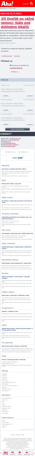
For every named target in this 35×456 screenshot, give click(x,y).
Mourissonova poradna (8, 346)
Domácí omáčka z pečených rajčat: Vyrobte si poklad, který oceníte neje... (16, 287)
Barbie (3, 401)
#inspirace (4, 311)
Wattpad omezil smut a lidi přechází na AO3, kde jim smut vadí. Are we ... (17, 317)
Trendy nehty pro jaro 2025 (17, 201)
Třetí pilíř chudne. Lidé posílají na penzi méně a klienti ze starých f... (16, 265)
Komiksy (17, 346)
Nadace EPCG (27, 263)
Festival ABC (23, 346)
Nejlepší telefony (19, 247)
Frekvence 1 (4, 425)
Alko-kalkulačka (6, 233)
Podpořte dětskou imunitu (8, 328)
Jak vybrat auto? (5, 390)
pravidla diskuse (16, 68)
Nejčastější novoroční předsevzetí (10, 217)
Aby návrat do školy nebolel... (8, 222)
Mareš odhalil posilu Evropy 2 (8, 363)
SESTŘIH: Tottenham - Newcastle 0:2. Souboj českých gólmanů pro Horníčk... (16, 366)
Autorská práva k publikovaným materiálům (17, 442)
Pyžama (3, 404)
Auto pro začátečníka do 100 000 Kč (10, 385)
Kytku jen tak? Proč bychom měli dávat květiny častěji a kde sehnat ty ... (17, 314)
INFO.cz (24, 169)
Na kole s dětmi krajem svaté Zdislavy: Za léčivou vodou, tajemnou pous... (16, 225)
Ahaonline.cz (4, 8)
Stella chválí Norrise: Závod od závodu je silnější (12, 237)
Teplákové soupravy (6, 408)
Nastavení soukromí (12, 445)
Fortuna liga (22, 359)
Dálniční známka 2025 (27, 233)
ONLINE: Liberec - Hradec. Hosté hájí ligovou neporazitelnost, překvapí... (15, 186)
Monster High (5, 399)
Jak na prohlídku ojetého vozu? (8, 382)
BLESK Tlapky (5, 295)
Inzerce (13, 434)
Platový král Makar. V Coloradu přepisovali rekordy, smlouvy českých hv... (17, 189)
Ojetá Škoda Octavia (6, 389)
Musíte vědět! (27, 454)
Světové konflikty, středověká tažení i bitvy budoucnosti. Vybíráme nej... (17, 350)
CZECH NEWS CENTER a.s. (20, 438)
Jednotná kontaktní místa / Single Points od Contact (17, 447)
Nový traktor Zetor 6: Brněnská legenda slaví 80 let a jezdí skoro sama (17, 348)
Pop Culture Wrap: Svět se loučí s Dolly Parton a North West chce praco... (16, 320)
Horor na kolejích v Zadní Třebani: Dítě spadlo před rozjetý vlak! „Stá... (17, 209)
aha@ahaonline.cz (10, 143)
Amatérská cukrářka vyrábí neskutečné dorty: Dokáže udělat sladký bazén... (17, 281)
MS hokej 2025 (6, 183)
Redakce (18, 434)
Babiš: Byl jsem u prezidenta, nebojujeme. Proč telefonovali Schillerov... (17, 171)
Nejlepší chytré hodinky (8, 247)
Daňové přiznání (6, 263)
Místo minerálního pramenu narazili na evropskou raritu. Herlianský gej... (16, 303)
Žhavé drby (12, 454)
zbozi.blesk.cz (5, 380)
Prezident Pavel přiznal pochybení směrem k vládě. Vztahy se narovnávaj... (15, 173)
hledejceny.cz (5, 373)
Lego (3, 403)
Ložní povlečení (5, 411)
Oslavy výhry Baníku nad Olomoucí (9, 361)
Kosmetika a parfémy (6, 406)
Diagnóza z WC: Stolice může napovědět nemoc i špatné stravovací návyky (16, 333)
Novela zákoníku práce (17, 263)
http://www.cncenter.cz (12, 144)
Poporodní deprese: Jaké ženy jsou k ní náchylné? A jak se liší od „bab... (16, 338)
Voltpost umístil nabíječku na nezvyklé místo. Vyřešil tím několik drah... (17, 239)
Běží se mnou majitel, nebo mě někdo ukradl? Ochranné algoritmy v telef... (16, 253)
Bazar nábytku (5, 413)
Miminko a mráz (24, 217)
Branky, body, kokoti (13, 359)
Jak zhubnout (5, 201)
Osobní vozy (4, 377)
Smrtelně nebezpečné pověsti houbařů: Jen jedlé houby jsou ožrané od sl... (17, 205)
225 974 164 (15, 140)
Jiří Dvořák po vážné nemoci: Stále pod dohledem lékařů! (17, 23)
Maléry (19, 454)
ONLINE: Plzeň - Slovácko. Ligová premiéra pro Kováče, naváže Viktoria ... (16, 192)
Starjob (3, 420)
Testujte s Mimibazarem (7, 398)
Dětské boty (4, 409)
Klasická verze (11, 152)
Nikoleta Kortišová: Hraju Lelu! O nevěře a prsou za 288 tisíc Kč (16, 207)
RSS (23, 434)
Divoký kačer (13, 295)
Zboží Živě (4, 375)
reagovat (30, 95)
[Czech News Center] (20, 158)
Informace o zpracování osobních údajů (15, 444)
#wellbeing (11, 311)
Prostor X (4, 359)
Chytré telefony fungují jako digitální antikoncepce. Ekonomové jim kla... (17, 250)
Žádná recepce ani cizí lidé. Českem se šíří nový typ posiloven (15, 267)
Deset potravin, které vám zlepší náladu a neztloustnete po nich (15, 335)
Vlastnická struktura (22, 445)
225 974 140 (17, 138)
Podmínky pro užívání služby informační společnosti (17, 443)
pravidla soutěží (10, 146)
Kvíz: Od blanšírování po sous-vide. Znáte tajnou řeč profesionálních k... (17, 284)
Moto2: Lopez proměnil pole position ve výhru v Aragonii (14, 235)
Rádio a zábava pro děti (7, 424)
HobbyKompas (5, 384)
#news (16, 311)
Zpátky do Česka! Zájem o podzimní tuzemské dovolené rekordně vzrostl (16, 300)
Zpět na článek (8, 43)
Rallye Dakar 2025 (16, 233)
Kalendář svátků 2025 (16, 169)
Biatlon (12, 183)
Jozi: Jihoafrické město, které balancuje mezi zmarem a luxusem (16, 297)
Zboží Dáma (4, 378)
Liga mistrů (18, 183)
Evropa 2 (4, 427)
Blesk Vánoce (5, 169)
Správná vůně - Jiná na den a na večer (10, 221)
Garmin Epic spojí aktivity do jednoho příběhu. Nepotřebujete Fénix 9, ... (17, 255)
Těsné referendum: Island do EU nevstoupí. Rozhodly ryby (14, 175)
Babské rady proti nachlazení (23, 328)
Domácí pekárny (19, 276)
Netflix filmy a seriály (23, 295)
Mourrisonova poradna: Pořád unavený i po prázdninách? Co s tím (16, 351)
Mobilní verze (24, 152)
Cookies (26, 444)
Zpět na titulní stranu (17, 129)
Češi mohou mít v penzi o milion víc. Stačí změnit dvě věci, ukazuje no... (17, 268)
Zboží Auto (4, 387)
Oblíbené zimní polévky (8, 276)
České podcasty (5, 422)
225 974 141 (7, 141)
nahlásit (5, 95)
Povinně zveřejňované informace (17, 448)
